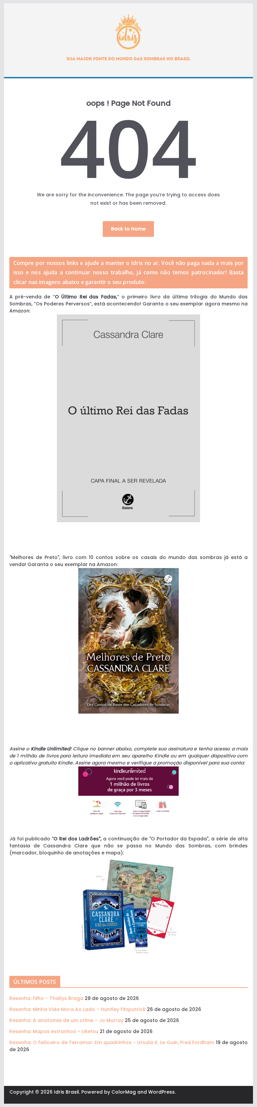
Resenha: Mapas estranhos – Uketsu (53, 1031)
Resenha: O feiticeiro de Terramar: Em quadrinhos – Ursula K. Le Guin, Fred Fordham (112, 1042)
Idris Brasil (66, 1092)
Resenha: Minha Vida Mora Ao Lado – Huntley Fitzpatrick (77, 1009)
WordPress (161, 1092)
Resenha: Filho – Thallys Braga (46, 998)
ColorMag (123, 1092)
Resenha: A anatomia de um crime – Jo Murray (66, 1020)
